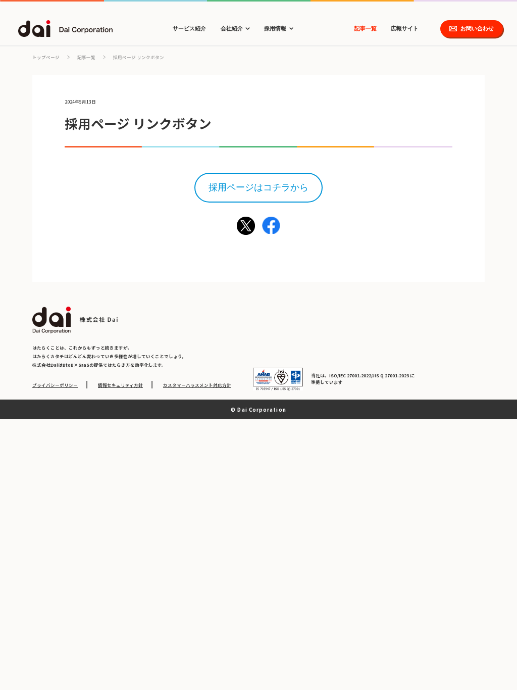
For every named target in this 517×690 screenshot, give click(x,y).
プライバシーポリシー (55, 385)
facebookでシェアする (271, 226)
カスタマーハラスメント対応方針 (197, 385)
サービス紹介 (189, 28)
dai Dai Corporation (65, 28)
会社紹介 (232, 28)
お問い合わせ (477, 28)
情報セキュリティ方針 (120, 385)
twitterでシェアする (246, 226)
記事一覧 (365, 28)
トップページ (46, 57)
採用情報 (275, 28)
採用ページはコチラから (258, 187)
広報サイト (405, 28)
